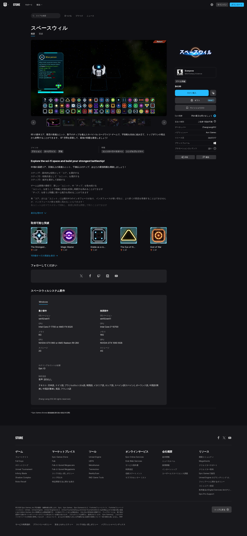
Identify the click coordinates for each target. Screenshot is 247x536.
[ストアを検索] (33, 15)
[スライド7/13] (144, 122)
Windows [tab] (43, 302)
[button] (99, 213)
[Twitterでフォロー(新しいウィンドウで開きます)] (81, 276)
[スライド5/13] (114, 122)
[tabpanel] (99, 332)
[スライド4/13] (98, 122)
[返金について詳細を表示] (215, 121)
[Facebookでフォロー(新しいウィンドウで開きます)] (90, 276)
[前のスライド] (33, 122)
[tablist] (99, 302)
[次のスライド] (164, 122)
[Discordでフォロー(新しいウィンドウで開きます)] (107, 276)
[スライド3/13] (83, 122)
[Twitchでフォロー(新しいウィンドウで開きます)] (99, 276)
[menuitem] (68, 15)
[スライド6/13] (129, 122)
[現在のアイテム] (53, 122)
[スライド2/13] (68, 122)
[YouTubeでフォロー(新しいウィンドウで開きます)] (116, 276)
